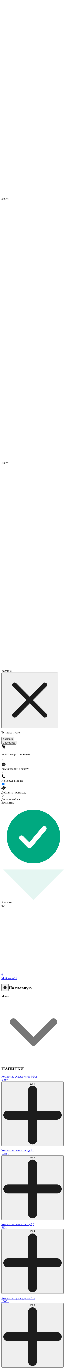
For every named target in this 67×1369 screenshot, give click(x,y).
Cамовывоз (9, 742)
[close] (29, 700)
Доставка (8, 739)
